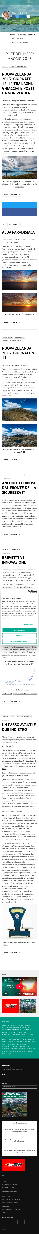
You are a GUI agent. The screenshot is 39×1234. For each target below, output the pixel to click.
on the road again (9, 1044)
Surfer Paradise (27, 249)
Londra (5, 1042)
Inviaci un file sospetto (10, 1203)
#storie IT (28, 475)
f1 (31, 1030)
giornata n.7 (15, 377)
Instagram (21, 16)
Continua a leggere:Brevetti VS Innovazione (19, 694)
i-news (5, 1037)
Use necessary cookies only (19, 641)
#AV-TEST (5, 716)
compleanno (25, 1027)
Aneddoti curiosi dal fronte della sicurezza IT (19, 487)
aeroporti (6, 1025)
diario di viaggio (14, 104)
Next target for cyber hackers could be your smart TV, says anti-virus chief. (19, 1130)
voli (24, 1051)
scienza (26, 1046)
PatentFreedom (22, 690)
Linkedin (24, 16)
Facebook (13, 16)
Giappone (23, 1032)
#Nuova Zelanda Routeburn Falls (13, 340)
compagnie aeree (13, 1027)
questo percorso (26, 385)
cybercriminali (17, 1030)
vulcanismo (6, 1053)
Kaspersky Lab (22, 1039)
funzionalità (14, 1032)
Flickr (32, 1222)
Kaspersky (5, 1206)
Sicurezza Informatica (19, 42)
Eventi (12, 35)
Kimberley (32, 1039)
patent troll (7, 1046)
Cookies (4, 1213)
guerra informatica (19, 1034)
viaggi (12, 1051)
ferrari (5, 1032)
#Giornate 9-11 (7, 337)
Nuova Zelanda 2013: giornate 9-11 (19, 353)
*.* (5, 35)
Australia (21, 1025)
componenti (7, 1030)
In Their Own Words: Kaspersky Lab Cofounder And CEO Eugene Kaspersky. (19, 1151)
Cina (4, 1027)
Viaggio (18, 1051)
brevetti (28, 1025)
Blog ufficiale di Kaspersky (11, 1209)
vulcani (30, 1051)
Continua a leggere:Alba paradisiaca (19, 314)
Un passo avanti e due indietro (19, 727)
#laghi (12, 66)
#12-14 (5, 66)
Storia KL (23, 1049)
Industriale (22, 1037)
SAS (21, 1046)
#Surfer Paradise (14, 224)
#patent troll (16, 549)
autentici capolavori (26, 151)
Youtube (26, 1222)
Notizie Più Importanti (26, 35)
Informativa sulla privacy (11, 1200)
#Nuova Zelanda (21, 66)
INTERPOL (31, 1037)
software (15, 1049)
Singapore (6, 1049)
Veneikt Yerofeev (8, 746)
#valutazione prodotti (23, 716)
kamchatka (12, 1039)
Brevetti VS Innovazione (14, 560)
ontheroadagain (22, 1044)
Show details (28, 624)
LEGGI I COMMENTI (12, 194)
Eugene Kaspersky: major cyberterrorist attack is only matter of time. (19, 1140)
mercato (21, 1042)
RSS (4, 1227)
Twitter (17, 16)
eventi (27, 1030)
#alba (4, 224)
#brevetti (6, 549)
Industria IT (13, 1037)
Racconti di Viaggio (19, 38)
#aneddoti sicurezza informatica (13, 475)
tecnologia (31, 1049)
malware (13, 1042)
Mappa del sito (7, 1196)
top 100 (5, 1051)
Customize (18, 635)
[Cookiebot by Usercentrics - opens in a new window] (28, 591)
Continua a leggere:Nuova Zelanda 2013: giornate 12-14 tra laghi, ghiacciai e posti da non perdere (19, 184)
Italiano (30, 2)
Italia (4, 1039)
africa (13, 1025)
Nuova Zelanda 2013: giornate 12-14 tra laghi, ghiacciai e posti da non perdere (18, 83)
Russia (15, 1046)
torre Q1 (25, 257)
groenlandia (7, 1034)
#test (12, 716)
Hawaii (30, 1034)
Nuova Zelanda (31, 1042)
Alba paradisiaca (18, 232)
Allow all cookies (19, 630)
